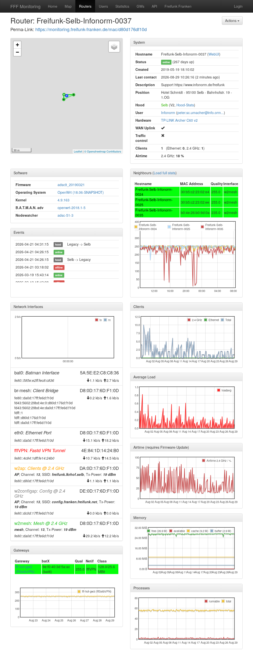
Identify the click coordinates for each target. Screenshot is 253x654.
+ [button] (17, 45)
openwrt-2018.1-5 (71, 207)
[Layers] (114, 46)
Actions (231, 20)
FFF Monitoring (25, 6)
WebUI (214, 54)
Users (103, 6)
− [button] (17, 52)
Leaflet (78, 151)
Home (52, 6)
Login (238, 6)
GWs (140, 6)
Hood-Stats (185, 104)
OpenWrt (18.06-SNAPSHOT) (81, 192)
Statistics (122, 6)
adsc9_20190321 (71, 184)
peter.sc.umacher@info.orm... (200, 112)
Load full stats (164, 172)
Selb (164, 104)
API (154, 6)
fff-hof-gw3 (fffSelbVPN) (25, 569)
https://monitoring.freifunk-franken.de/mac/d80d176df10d (91, 29)
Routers (85, 6)
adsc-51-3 (65, 215)
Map (68, 6)
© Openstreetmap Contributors (102, 151)
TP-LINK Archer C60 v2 (179, 120)
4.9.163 (63, 199)
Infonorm (168, 112)
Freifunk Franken (178, 6)
